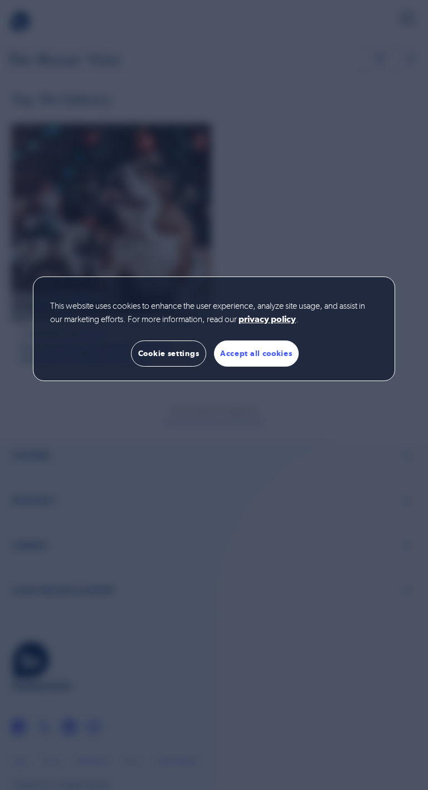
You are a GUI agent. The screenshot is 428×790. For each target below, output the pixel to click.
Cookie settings (169, 353)
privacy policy (267, 319)
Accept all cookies (256, 353)
